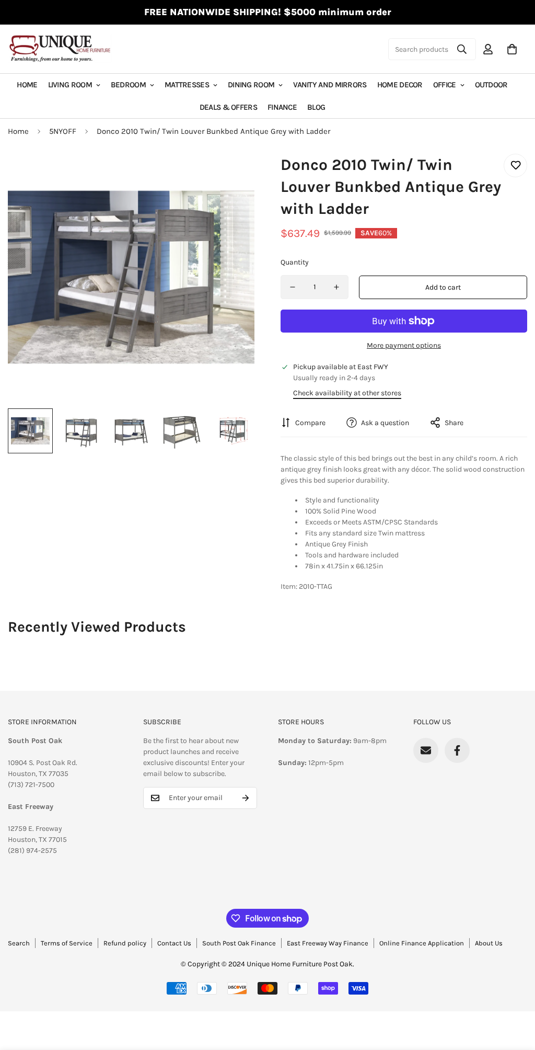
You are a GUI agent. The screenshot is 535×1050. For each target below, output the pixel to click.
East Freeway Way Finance (327, 943)
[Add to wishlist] (515, 165)
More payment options (404, 345)
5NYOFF (62, 131)
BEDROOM (128, 84)
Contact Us (174, 943)
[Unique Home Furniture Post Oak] (60, 49)
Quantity (295, 262)
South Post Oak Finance (239, 943)
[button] (512, 49)
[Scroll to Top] (515, 993)
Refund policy (124, 943)
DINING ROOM (251, 84)
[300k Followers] (457, 750)
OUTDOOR (491, 84)
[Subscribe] (245, 798)
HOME (27, 84)
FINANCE (282, 107)
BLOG (316, 107)
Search (19, 943)
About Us (489, 943)
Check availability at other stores (347, 393)
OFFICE (444, 84)
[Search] (461, 49)
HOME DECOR (400, 84)
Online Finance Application (421, 943)
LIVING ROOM (70, 84)
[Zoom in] (232, 176)
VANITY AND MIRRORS (329, 84)
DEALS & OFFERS (228, 107)
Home (18, 131)
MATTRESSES (187, 84)
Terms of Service (66, 943)
